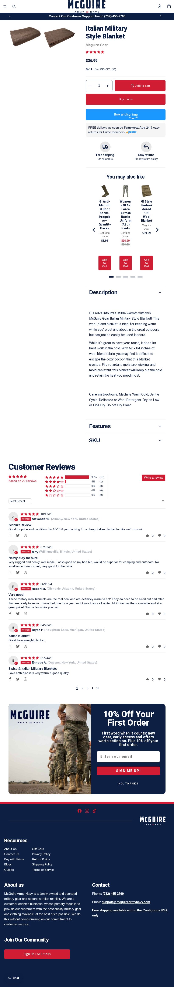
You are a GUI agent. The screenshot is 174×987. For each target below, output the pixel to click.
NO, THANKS (128, 783)
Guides (9, 869)
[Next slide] (161, 16)
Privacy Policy (41, 854)
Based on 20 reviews (22, 480)
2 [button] (82, 688)
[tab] (111, 277)
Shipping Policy (42, 864)
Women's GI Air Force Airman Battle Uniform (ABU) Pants (126, 215)
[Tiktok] (94, 810)
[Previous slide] (10, 16)
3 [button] (87, 688)
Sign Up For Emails (37, 954)
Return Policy (41, 859)
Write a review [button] (153, 477)
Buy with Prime (14, 859)
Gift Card (38, 849)
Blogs (8, 864)
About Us (10, 849)
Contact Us (11, 854)
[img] (30, 514)
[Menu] (5, 6)
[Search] (14, 6)
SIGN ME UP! (128, 771)
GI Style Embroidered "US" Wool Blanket (146, 211)
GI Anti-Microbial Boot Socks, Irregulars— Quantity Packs (105, 215)
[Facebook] (79, 810)
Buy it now (126, 99)
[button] (95, 52)
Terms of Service (43, 869)
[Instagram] (87, 810)
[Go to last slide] (94, 229)
